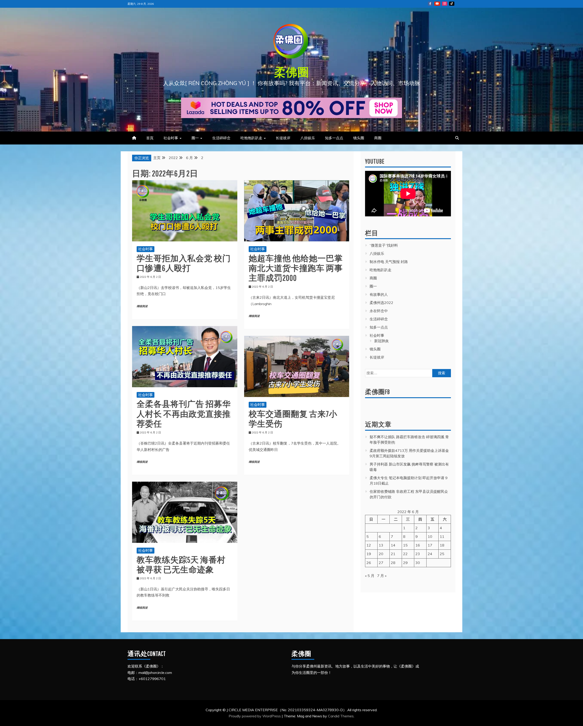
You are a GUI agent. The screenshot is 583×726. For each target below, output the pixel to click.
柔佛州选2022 (381, 302)
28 (393, 562)
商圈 (377, 138)
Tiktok (451, 4)
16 (417, 545)
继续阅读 (142, 306)
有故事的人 (379, 294)
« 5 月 (369, 575)
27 (381, 562)
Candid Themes (341, 716)
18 (442, 545)
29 (405, 562)
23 (417, 553)
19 (368, 553)
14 (393, 545)
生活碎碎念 (221, 138)
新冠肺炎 (381, 341)
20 (381, 553)
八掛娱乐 (307, 138)
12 (368, 545)
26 (368, 562)
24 (430, 553)
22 (405, 553)
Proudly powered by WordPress (255, 716)
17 (430, 545)
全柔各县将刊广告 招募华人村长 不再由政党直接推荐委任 (184, 413)
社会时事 (171, 138)
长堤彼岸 (283, 138)
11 (442, 536)
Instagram (444, 4)
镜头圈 (358, 138)
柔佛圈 (291, 71)
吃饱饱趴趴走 (251, 138)
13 (381, 545)
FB (430, 4)
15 (405, 545)
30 (417, 562)
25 (442, 553)
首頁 (149, 138)
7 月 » (381, 575)
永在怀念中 (379, 311)
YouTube (437, 4)
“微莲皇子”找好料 (384, 245)
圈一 (195, 138)
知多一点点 (334, 138)
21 (393, 553)
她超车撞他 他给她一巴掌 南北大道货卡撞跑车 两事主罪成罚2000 (296, 267)
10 (430, 536)
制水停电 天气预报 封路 (389, 261)
